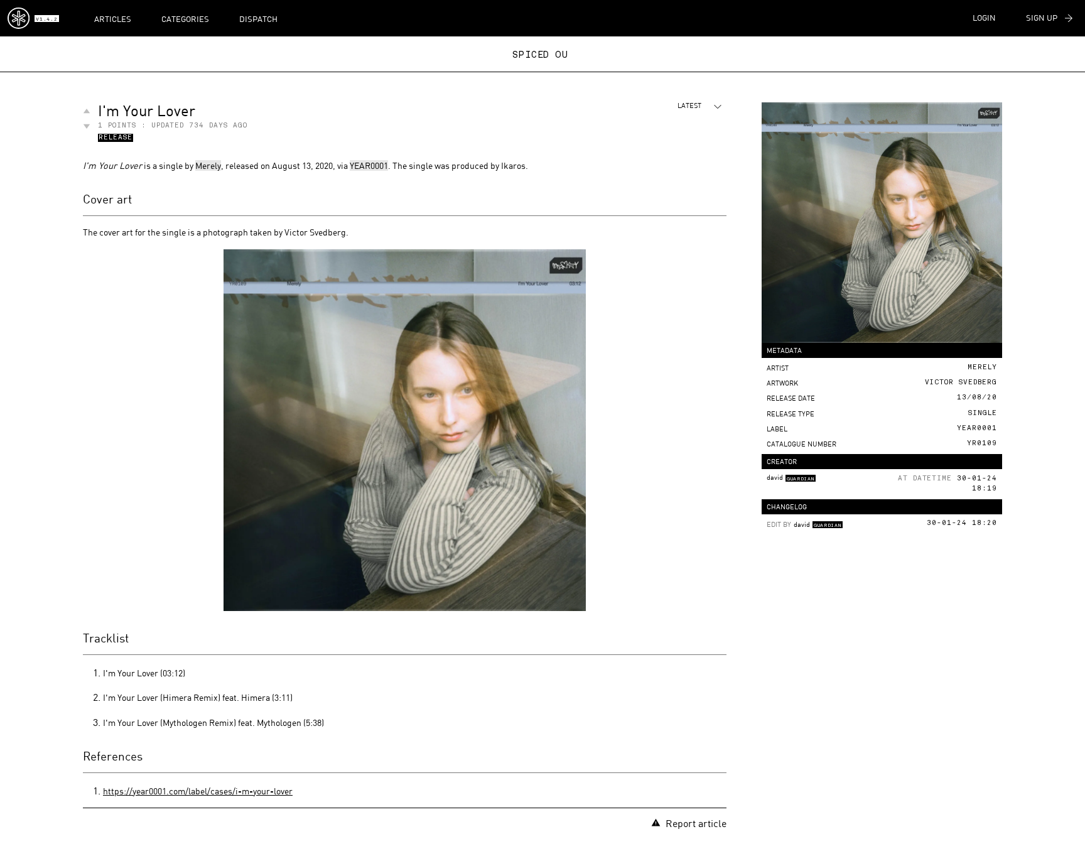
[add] (86, 111)
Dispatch (258, 19)
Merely (208, 165)
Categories (185, 19)
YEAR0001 (369, 165)
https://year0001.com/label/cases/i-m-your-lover (198, 791)
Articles (112, 19)
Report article (696, 823)
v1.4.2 (46, 19)
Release (115, 138)
